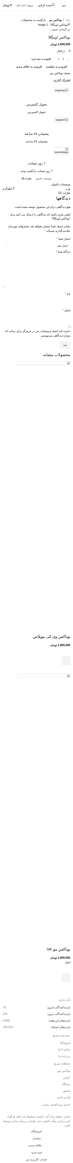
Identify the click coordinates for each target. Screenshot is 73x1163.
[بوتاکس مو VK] (43, 805)
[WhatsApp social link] (51, 80)
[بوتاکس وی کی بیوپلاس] (43, 492)
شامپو (66, 1090)
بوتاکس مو (55, 19)
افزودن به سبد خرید (41, 59)
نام (67, 293)
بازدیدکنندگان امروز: (58, 1007)
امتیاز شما (63, 238)
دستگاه (66, 1084)
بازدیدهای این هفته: (59, 1020)
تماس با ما (64, 1049)
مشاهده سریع (65, 669)
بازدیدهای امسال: (59, 1027)
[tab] (43, 178)
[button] (65, 660)
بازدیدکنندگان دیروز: (58, 1013)
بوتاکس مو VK (58, 949)
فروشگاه (65, 1042)
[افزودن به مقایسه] (65, 629)
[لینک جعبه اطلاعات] (36, 101)
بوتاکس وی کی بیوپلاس (51, 636)
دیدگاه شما (63, 251)
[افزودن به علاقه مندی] (65, 651)
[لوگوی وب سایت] (46, 5)
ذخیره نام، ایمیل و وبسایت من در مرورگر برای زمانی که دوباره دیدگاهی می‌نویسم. (37, 333)
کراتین (66, 1077)
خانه (67, 19)
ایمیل (66, 310)
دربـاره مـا (64, 1056)
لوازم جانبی (63, 1097)
